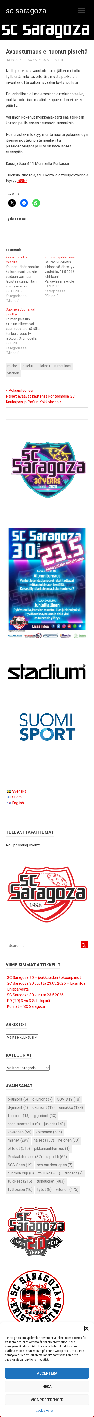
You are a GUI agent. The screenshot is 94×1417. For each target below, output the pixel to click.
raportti (56, 1156)
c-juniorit (42, 1099)
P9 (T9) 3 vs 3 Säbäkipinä (28, 1000)
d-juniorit (18, 1107)
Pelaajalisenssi (20, 390)
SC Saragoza (26, 10)
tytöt (44, 1189)
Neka (47, 1386)
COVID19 (68, 1099)
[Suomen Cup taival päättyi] (25, 331)
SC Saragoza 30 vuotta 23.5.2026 (35, 995)
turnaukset (62, 366)
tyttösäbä (20, 1189)
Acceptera (47, 1373)
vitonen (13, 373)
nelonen (68, 1140)
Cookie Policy (44, 1410)
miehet (13, 366)
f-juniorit (19, 1115)
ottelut (27, 366)
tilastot (73, 1173)
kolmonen (49, 1132)
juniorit (54, 1124)
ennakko (71, 1107)
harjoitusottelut (24, 1124)
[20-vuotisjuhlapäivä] (64, 276)
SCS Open (20, 1165)
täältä (22, 181)
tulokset (43, 366)
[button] (86, 1328)
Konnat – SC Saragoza (26, 1006)
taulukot (49, 1173)
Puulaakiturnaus (25, 1156)
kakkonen (19, 1132)
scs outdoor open (54, 1165)
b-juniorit (18, 1099)
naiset (44, 1140)
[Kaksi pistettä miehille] (25, 279)
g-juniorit (45, 1115)
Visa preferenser (47, 1400)
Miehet (60, 60)
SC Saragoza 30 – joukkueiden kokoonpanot (44, 977)
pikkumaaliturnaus (52, 1148)
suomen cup (21, 1173)
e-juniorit (43, 1107)
